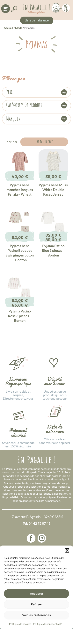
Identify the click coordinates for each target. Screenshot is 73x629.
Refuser (36, 604)
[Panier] (66, 7)
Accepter (36, 593)
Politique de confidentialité (47, 624)
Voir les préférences (36, 615)
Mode (18, 27)
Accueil (8, 27)
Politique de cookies (20, 624)
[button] (67, 550)
